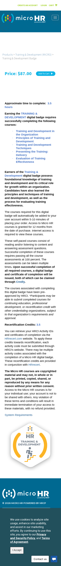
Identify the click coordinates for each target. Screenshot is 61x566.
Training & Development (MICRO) (33, 54)
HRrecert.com (13, 338)
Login (44, 5)
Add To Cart (43, 73)
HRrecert (34, 364)
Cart (52, 5)
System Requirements (18, 415)
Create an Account (28, 5)
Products (7, 54)
